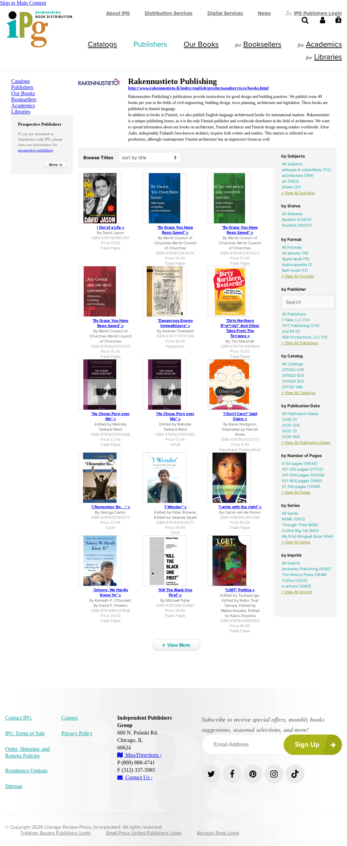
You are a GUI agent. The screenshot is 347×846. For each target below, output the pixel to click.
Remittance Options (26, 770)
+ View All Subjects (298, 192)
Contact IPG (18, 718)
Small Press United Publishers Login (144, 833)
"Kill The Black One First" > (175, 592)
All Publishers (294, 314)
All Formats (292, 247)
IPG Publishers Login (318, 13)
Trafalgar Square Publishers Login (55, 833)
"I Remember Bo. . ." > (110, 506)
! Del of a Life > (110, 227)
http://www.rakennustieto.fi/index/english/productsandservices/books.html (198, 87)
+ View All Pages (295, 492)
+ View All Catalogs (298, 392)
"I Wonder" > (175, 506)
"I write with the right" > (240, 506)
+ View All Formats (297, 276)
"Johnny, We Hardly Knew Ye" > (110, 592)
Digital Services (225, 13)
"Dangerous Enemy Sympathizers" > (175, 323)
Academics (324, 44)
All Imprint (291, 563)
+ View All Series (295, 542)
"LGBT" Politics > (240, 589)
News (264, 13)
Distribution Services (168, 13)
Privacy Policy (77, 733)
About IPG (118, 13)
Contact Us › (138, 777)
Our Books (201, 44)
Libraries (328, 57)
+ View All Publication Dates (305, 442)
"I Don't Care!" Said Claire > (240, 416)
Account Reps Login (218, 833)
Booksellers (262, 44)
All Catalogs (292, 364)
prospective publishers (35, 150)
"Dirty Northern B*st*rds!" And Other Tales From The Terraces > (240, 328)
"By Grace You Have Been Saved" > (175, 230)
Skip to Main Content (23, 3)
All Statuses (292, 213)
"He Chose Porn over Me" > (110, 416)
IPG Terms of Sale (25, 733)
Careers (69, 718)
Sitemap (13, 786)
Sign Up (307, 745)
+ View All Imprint (296, 592)
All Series (290, 513)
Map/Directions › (143, 755)
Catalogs (102, 44)
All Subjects (292, 164)
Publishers (150, 44)
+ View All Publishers (299, 343)
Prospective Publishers (39, 124)
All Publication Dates (300, 413)
